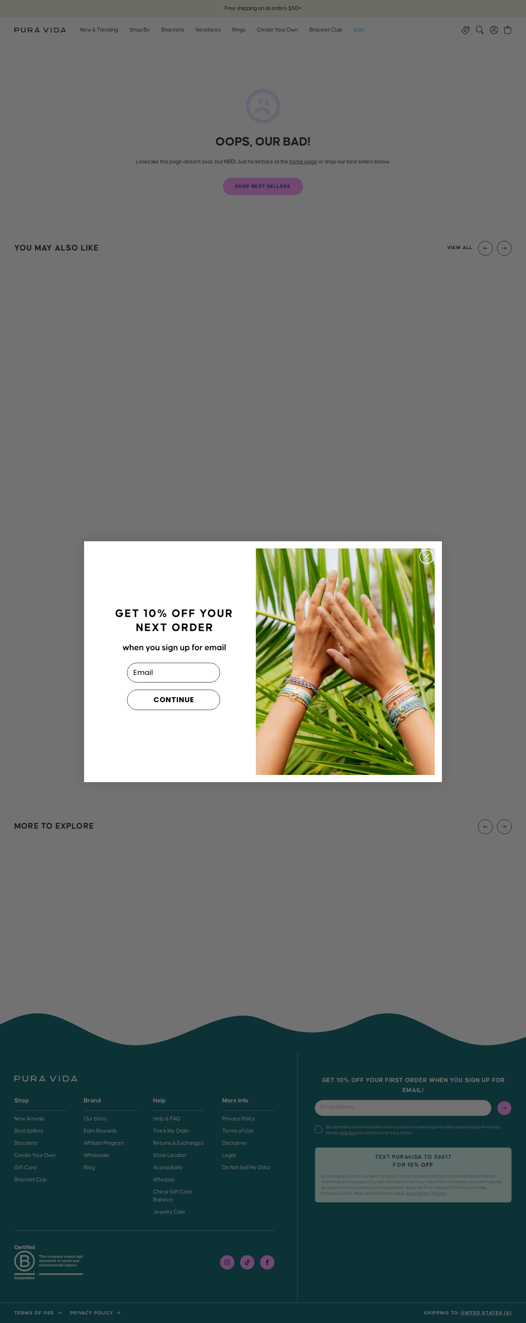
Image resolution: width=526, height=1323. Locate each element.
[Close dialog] (426, 556)
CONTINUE (174, 700)
